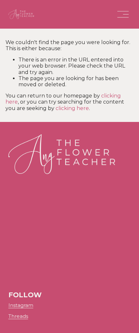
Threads (18, 316)
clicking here (72, 108)
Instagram (20, 305)
